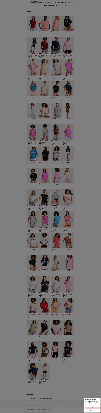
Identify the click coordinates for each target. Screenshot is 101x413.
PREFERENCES (92, 410)
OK (92, 407)
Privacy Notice (93, 404)
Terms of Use (97, 404)
